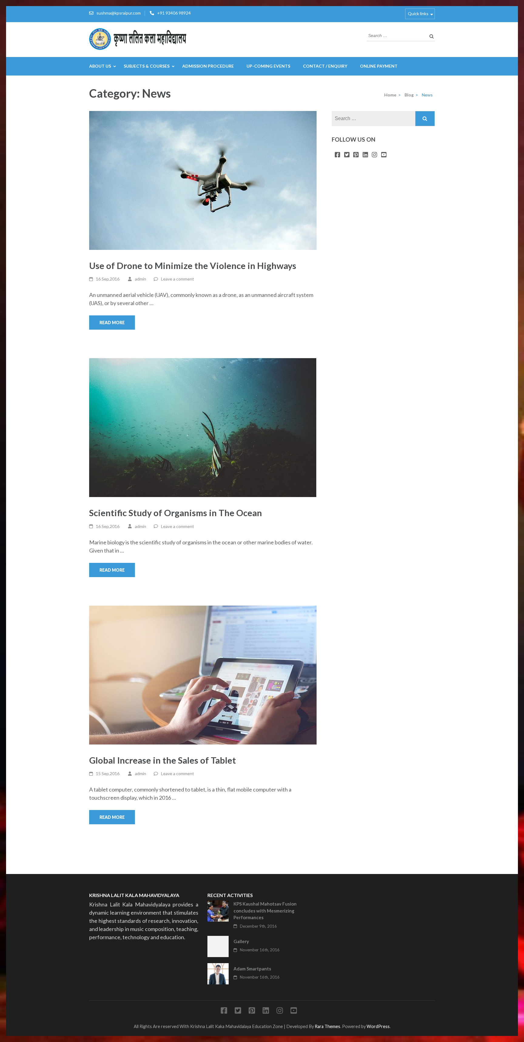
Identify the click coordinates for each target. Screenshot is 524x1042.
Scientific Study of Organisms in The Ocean (175, 512)
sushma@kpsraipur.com (118, 12)
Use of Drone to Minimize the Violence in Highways (192, 265)
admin (140, 278)
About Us (100, 66)
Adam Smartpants (252, 968)
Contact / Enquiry (325, 66)
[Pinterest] (356, 155)
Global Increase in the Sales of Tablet (162, 760)
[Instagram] (374, 155)
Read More (112, 322)
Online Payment (379, 66)
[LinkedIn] (365, 155)
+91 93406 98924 (174, 12)
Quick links (418, 13)
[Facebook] (337, 155)
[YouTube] (384, 155)
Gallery (241, 941)
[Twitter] (347, 155)
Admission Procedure (208, 66)
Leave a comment (177, 278)
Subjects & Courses (147, 66)
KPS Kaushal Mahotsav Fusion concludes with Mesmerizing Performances (265, 910)
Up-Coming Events (268, 66)
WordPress (378, 1026)
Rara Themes (327, 1026)
